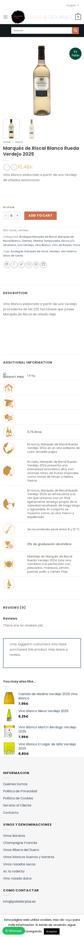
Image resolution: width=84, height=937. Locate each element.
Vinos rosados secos (19, 864)
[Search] (75, 30)
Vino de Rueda (62, 245)
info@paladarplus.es (19, 901)
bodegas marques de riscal (29, 251)
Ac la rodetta (13, 871)
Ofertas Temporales (46, 240)
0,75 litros (34, 432)
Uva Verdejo (25, 245)
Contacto (11, 812)
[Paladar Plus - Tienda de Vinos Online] (41, 17)
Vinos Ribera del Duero (21, 850)
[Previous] (9, 80)
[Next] (74, 80)
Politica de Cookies (18, 798)
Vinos (19, 142)
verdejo (54, 251)
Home (7, 142)
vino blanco (68, 251)
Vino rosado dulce (17, 878)
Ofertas (27, 240)
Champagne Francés (20, 842)
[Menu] (5, 17)
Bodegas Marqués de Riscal (38, 236)
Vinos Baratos (14, 835)
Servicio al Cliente (17, 805)
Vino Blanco (43, 245)
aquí (68, 920)
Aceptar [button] (51, 931)
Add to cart (40, 215)
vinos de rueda (13, 255)
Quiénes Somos (15, 784)
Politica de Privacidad (20, 791)
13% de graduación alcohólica (49, 544)
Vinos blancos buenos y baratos (28, 857)
